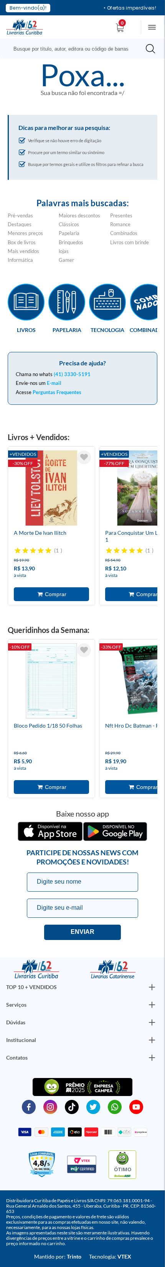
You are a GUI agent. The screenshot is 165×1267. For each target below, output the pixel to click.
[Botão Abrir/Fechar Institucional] (152, 987)
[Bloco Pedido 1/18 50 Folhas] (51, 682)
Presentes (121, 215)
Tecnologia (107, 330)
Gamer (66, 260)
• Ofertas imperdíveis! (130, 8)
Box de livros (22, 242)
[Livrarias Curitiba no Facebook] (29, 1106)
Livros (26, 330)
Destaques (19, 224)
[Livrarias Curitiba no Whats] (115, 1106)
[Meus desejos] (84, 457)
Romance (120, 224)
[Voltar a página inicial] (24, 26)
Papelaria (69, 233)
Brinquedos (71, 242)
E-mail (54, 383)
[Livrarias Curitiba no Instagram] (50, 1106)
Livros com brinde (129, 242)
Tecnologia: (110, 1256)
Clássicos (69, 224)
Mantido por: (57, 1256)
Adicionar (51, 594)
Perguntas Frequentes (57, 392)
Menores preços (25, 233)
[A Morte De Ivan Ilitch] (51, 489)
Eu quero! (82, 932)
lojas (64, 251)
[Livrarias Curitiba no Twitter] (93, 1106)
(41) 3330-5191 (72, 374)
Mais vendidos (23, 251)
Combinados (123, 233)
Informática (20, 260)
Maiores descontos (79, 215)
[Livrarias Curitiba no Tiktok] (72, 1106)
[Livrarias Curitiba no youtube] (136, 1106)
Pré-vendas (20, 215)
